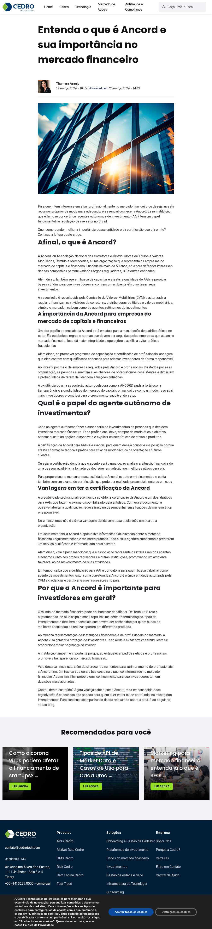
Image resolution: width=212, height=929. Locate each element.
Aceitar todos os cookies (131, 912)
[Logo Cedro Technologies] (18, 7)
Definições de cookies (175, 912)
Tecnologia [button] (83, 7)
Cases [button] (64, 7)
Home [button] (48, 7)
